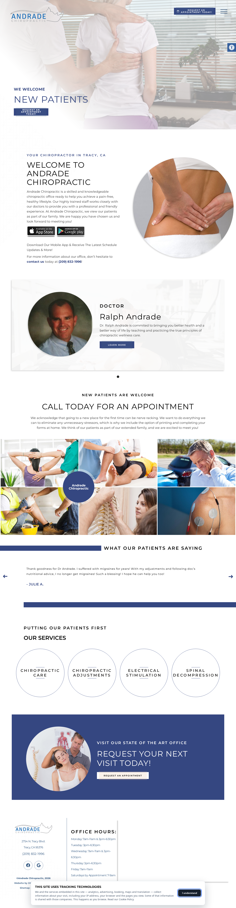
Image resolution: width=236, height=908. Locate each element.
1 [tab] (118, 377)
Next (231, 576)
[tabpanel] (118, 324)
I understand (189, 893)
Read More (40, 684)
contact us (35, 262)
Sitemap (25, 887)
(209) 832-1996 (70, 262)
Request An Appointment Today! (196, 11)
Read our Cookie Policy (121, 899)
